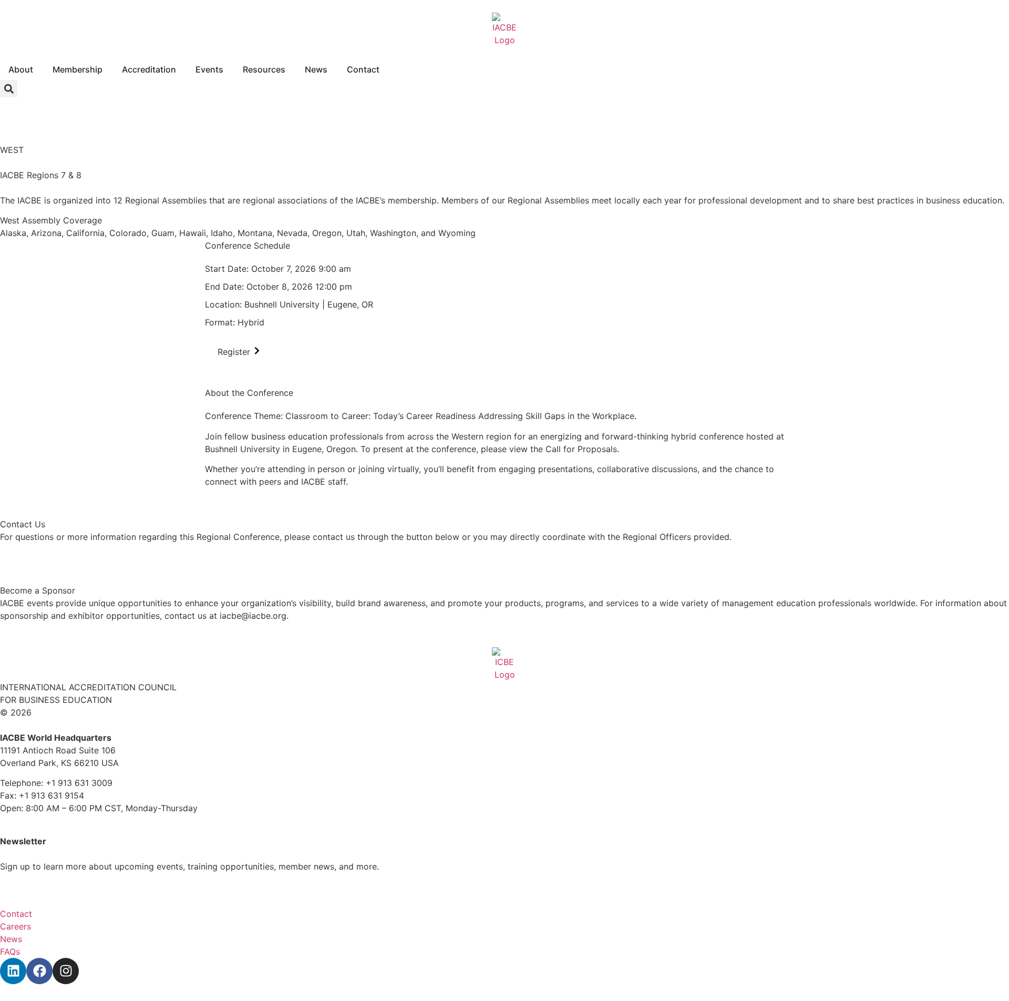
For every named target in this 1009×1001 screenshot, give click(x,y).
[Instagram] (66, 971)
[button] (8, 88)
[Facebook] (39, 971)
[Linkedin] (13, 971)
